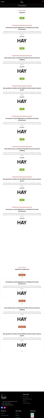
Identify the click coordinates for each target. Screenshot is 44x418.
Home (17, 413)
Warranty (25, 401)
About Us (17, 415)
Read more (22, 36)
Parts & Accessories (4, 415)
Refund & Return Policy (27, 398)
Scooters (2, 413)
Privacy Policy (25, 396)
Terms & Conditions (26, 403)
